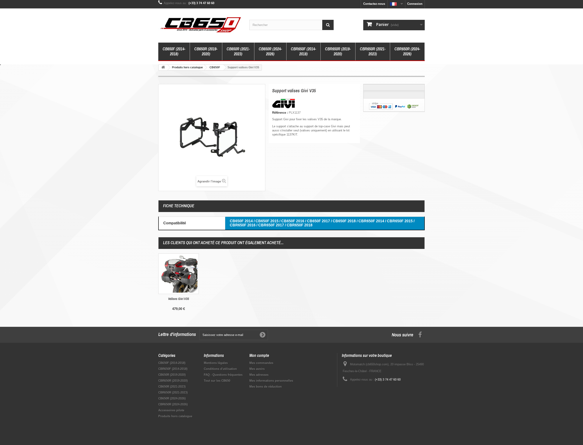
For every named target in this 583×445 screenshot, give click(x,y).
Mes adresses (258, 374)
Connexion (414, 3)
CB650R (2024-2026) (270, 51)
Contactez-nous (374, 3)
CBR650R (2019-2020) (338, 51)
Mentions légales (216, 363)
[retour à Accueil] (163, 67)
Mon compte (259, 355)
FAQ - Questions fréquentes (223, 374)
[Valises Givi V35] (178, 273)
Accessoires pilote (171, 410)
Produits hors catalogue (175, 416)
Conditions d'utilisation (220, 369)
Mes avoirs (257, 369)
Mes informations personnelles (271, 380)
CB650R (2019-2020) (205, 51)
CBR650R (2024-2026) (407, 51)
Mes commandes (261, 363)
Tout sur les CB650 (217, 380)
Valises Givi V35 (178, 298)
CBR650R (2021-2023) (373, 51)
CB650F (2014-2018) (174, 51)
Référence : (280, 112)
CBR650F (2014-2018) (303, 51)
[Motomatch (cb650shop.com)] (200, 24)
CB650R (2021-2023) (238, 51)
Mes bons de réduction (265, 386)
